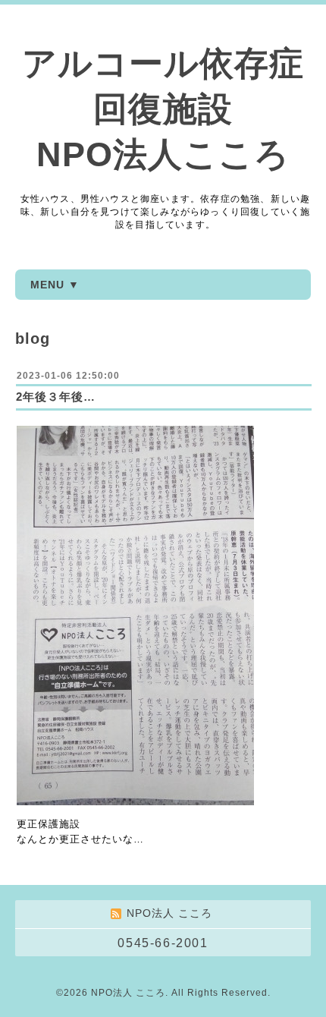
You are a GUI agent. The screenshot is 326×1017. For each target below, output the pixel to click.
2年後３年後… (56, 396)
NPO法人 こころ (128, 992)
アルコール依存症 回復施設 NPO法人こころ (163, 109)
